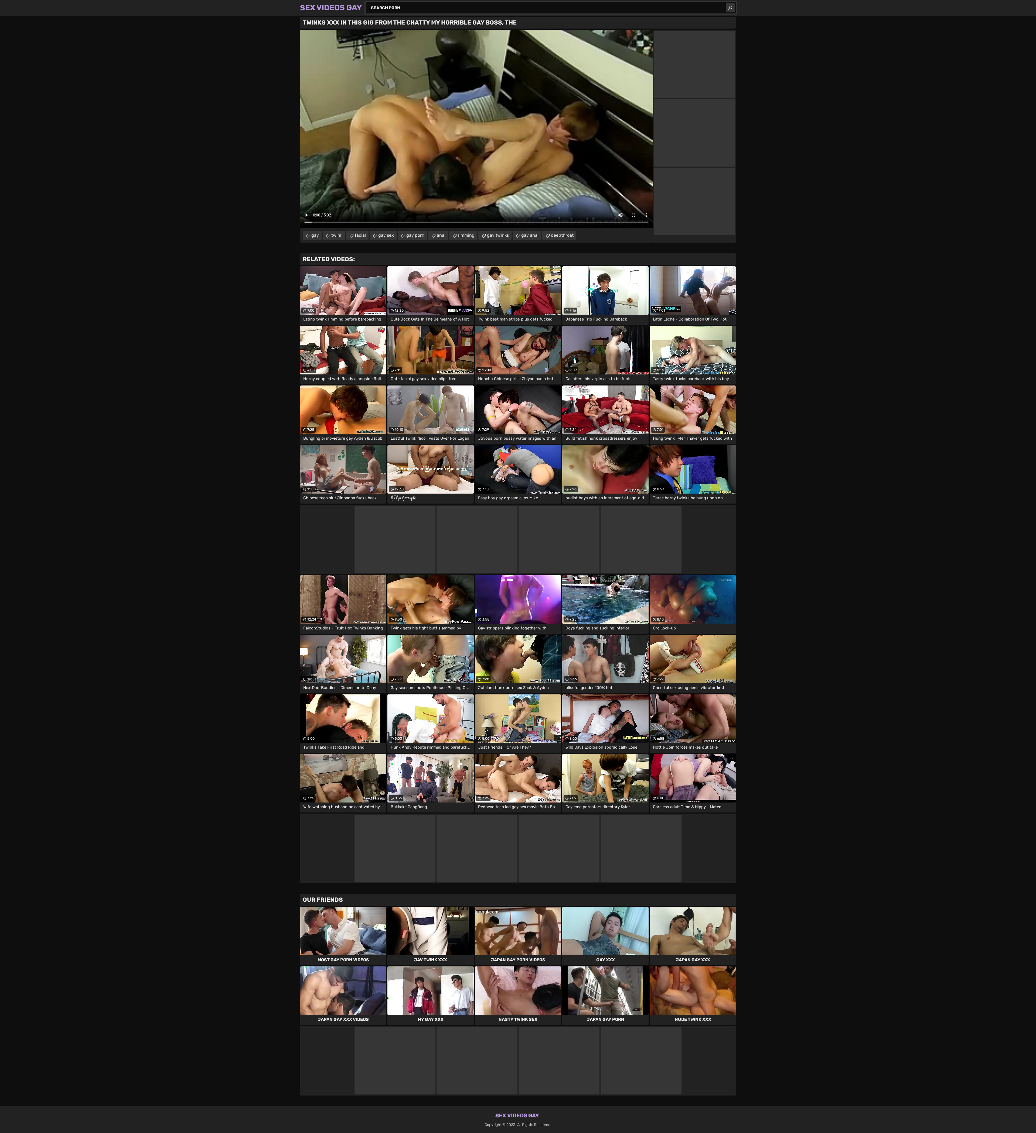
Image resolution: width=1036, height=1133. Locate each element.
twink (336, 235)
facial (360, 235)
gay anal (530, 235)
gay (315, 235)
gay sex (386, 235)
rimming (466, 235)
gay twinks (498, 235)
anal (441, 235)
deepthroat (562, 235)
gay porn (415, 235)
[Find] (730, 7)
